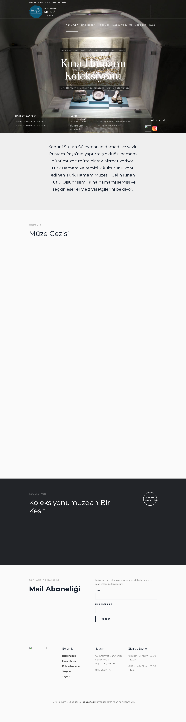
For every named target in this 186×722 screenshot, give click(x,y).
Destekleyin (59, 2)
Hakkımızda (69, 656)
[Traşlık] (135, 255)
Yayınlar (66, 676)
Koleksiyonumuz (72, 666)
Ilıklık (79, 283)
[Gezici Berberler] (67, 535)
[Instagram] (154, 2)
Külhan (125, 346)
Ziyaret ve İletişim (40, 2)
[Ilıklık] (92, 260)
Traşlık (124, 273)
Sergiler (67, 671)
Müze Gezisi (40, 278)
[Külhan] (135, 323)
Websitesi (89, 702)
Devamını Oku (42, 323)
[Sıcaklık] (48, 391)
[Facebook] (148, 2)
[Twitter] (151, 2)
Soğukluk (39, 283)
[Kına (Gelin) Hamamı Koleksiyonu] (32, 535)
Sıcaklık (38, 414)
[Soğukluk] (48, 260)
